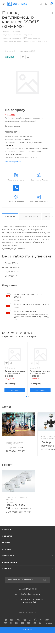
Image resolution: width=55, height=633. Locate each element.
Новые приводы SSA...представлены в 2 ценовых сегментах (18, 508)
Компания (8, 556)
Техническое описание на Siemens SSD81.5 (30, 295)
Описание (10, 216)
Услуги (6, 543)
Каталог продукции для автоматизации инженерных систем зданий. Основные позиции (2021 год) (31, 314)
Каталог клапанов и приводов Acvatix (31, 304)
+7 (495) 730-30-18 (28, 589)
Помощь (7, 569)
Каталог (6, 530)
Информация (9, 562)
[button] (26, 397)
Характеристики (30, 216)
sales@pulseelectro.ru (29, 594)
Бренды (6, 549)
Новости (7, 536)
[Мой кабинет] (46, 4)
